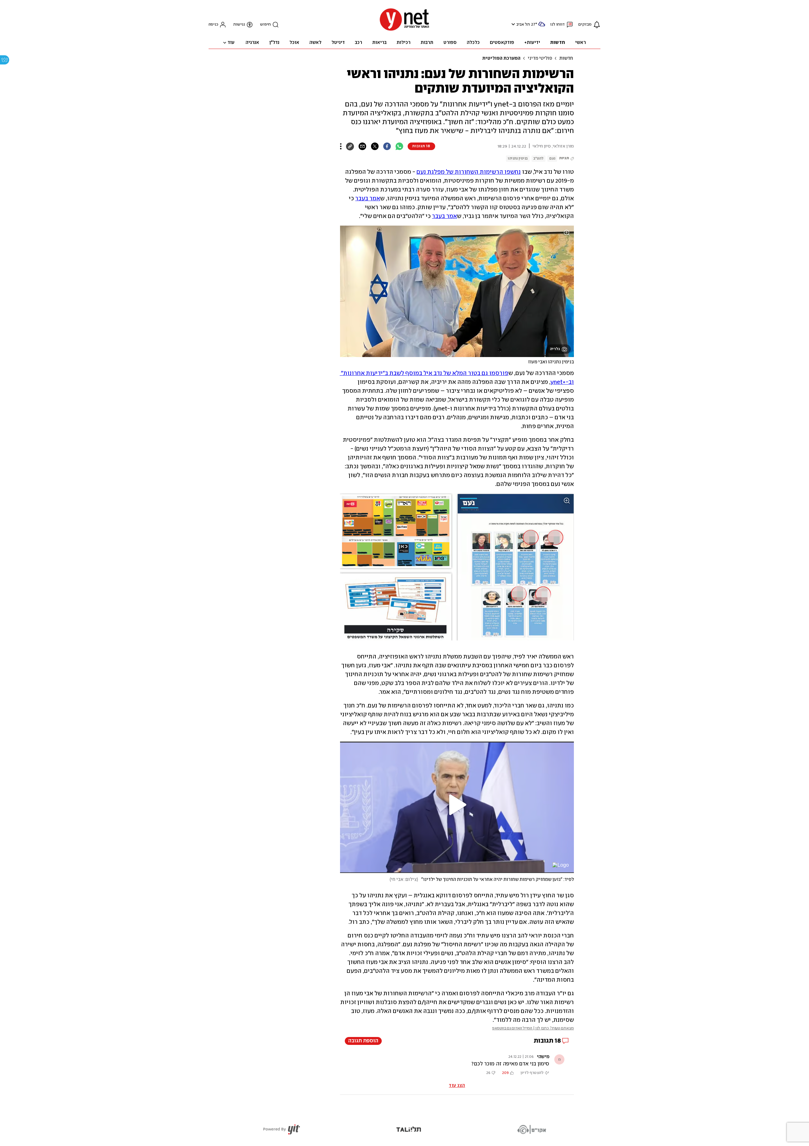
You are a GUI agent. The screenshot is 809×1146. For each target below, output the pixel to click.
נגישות (239, 24)
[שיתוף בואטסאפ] (399, 146)
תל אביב (523, 24)
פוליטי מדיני (540, 58)
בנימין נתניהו (518, 158)
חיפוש (265, 24)
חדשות (566, 58)
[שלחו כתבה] (362, 146)
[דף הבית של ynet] (404, 30)
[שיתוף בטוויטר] (375, 146)
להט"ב (538, 158)
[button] (512, 24)
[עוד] (341, 146)
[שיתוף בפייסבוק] (387, 146)
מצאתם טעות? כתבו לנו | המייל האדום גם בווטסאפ (533, 1028)
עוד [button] (231, 42)
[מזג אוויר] (541, 26)
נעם (552, 158)
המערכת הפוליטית (501, 58)
